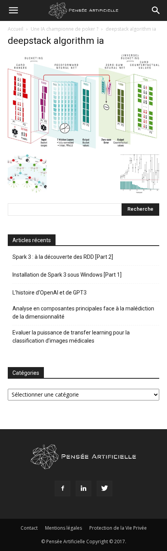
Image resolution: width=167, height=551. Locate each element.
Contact (29, 528)
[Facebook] (62, 488)
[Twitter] (104, 488)
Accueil (15, 29)
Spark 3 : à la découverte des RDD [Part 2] (62, 257)
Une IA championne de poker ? (64, 29)
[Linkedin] (83, 488)
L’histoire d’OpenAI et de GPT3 (49, 292)
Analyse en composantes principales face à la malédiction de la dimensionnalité (83, 312)
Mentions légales (63, 528)
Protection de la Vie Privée (118, 528)
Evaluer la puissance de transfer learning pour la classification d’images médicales (71, 336)
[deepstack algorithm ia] (83, 146)
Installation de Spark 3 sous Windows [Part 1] (67, 275)
